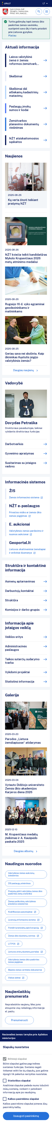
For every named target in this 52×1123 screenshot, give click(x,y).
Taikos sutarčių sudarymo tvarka (22, 660)
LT (44, 3)
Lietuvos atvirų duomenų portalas (23, 952)
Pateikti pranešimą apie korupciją (23, 928)
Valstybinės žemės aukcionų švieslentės (21, 874)
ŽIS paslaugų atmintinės (19, 883)
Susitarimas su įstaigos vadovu (20, 464)
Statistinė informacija (19, 681)
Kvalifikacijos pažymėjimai (20, 912)
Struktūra (11, 600)
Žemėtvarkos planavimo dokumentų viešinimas (24, 124)
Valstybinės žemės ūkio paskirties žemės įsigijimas (23, 960)
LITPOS (11, 944)
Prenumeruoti (19, 1020)
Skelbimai (15, 76)
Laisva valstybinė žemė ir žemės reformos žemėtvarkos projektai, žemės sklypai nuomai (24, 60)
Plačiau (12, 35)
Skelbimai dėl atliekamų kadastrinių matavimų (23, 92)
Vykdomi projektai (17, 672)
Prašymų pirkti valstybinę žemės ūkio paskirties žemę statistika (25, 892)
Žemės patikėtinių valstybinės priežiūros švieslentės (22, 902)
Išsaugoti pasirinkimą (26, 1115)
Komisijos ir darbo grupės (22, 609)
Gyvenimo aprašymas (19, 453)
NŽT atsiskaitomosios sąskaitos (24, 140)
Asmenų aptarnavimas (20, 581)
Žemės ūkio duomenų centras (21, 936)
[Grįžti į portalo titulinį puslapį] (6, 3)
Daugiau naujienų (23, 370)
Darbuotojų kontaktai (19, 591)
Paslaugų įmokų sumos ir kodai (20, 108)
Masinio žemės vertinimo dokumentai (25, 970)
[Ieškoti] (39, 11)
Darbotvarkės (14, 444)
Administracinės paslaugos (16, 648)
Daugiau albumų (23, 851)
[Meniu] (46, 11)
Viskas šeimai (14, 978)
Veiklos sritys (14, 637)
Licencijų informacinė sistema (22, 920)
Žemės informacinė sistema (24, 497)
